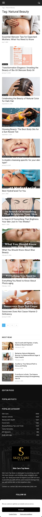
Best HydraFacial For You (14, 191)
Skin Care (5, 33)
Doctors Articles (6, 156)
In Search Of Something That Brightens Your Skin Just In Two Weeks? (20, 220)
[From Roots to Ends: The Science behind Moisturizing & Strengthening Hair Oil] (7, 377)
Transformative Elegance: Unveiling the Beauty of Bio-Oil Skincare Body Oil (20, 68)
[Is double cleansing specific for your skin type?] (21, 148)
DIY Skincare (6, 215)
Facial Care (5, 187)
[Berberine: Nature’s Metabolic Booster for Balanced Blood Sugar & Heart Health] (7, 356)
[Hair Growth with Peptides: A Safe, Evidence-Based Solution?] (7, 346)
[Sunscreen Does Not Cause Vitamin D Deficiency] (21, 299)
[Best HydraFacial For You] (21, 178)
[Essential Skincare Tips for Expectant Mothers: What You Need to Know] (21, 25)
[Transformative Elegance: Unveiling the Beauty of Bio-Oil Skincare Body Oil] (21, 55)
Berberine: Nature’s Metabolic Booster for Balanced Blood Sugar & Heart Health (27, 355)
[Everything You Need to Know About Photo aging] (21, 268)
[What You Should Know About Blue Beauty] (21, 238)
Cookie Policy (13, 514)
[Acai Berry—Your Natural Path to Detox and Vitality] (7, 367)
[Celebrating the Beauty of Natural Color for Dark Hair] (21, 86)
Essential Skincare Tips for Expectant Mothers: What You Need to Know (19, 38)
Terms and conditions (26, 514)
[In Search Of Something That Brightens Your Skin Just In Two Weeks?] (21, 207)
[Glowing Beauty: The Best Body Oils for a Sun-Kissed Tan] (21, 117)
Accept (21, 510)
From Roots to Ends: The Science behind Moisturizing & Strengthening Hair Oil (27, 376)
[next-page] (16, 325)
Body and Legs (6, 126)
